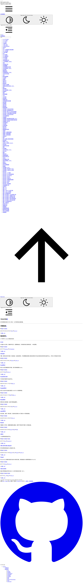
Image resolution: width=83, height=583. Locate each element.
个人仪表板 (5, 58)
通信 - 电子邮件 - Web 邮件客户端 (9, 194)
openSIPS (2, 411)
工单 (4, 95)
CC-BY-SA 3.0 (19, 481)
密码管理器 (5, 94)
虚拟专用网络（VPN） (7, 160)
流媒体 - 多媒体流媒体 (7, 132)
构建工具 (4, 128)
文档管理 (4, 117)
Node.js (10, 452)
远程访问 (4, 186)
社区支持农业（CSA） (7, 149)
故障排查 (4, 106)
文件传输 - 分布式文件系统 (8, 109)
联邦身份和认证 (6, 156)
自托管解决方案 (6, 159)
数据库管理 (5, 107)
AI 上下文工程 (5, 39)
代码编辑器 (5, 65)
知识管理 (4, 148)
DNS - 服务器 (5, 51)
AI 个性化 (5, 42)
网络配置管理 (5, 155)
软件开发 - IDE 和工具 (7, 175)
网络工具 (4, 153)
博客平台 (4, 81)
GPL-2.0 (15, 330)
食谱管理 (4, 212)
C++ (5, 475)
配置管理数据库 (6, 208)
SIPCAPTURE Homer (5, 445)
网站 (2, 328)
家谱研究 (4, 91)
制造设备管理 (5, 76)
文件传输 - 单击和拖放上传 (8, 110)
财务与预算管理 (6, 164)
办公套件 (4, 77)
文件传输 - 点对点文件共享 (8, 114)
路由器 (4, 166)
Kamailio (2, 399)
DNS (4, 48)
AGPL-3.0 (17, 360)
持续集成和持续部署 (7, 100)
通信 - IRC (5, 187)
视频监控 (4, 163)
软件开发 (4, 171)
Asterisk (4, 566)
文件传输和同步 (6, 115)
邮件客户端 (5, 204)
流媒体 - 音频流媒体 (7, 134)
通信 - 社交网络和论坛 (7, 201)
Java (5, 441)
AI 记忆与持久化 (6, 46)
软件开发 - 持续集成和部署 (8, 179)
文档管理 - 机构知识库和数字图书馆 (10, 119)
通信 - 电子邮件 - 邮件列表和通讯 (9, 198)
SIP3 (1, 434)
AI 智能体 (5, 43)
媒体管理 (4, 88)
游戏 (4, 137)
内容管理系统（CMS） (7, 72)
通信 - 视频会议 (6, 202)
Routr (1, 422)
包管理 (4, 79)
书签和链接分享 (6, 60)
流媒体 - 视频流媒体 (7, 133)
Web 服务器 (5, 57)
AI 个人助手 (5, 40)
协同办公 (4, 80)
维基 (4, 152)
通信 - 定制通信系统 (7, 193)
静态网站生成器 (6, 209)
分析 (4, 75)
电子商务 (4, 144)
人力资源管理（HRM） (7, 61)
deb (12, 330)
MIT (17, 429)
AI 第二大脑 (5, 44)
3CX (1, 342)
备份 (4, 87)
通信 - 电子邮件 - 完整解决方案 (9, 195)
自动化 (4, 157)
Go (14, 452)
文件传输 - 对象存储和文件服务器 (9, 113)
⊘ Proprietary (11, 349)
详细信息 (7, 567)
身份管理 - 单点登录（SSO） (8, 168)
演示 (9, 438)
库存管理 (4, 98)
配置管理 (4, 206)
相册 (4, 147)
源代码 (5, 328)
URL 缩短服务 (5, 56)
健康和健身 (5, 71)
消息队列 (4, 136)
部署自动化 (5, 205)
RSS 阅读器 (5, 54)
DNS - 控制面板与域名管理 (8, 49)
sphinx (6, 481)
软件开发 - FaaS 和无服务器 (8, 174)
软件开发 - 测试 (6, 182)
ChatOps (4, 47)
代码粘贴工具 (5, 64)
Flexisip (2, 353)
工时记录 (4, 96)
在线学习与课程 (6, 84)
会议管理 (4, 69)
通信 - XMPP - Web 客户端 (8, 190)
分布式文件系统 (6, 73)
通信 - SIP (5, 189)
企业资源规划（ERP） (7, 68)
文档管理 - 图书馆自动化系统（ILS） (10, 118)
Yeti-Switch (3, 468)
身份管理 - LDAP (6, 167)
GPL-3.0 (9, 464)
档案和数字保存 (6, 129)
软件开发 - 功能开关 (7, 178)
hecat (3, 481)
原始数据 (31, 481)
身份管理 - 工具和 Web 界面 (8, 170)
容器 (4, 92)
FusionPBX (3, 388)
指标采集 (4, 102)
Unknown (6, 349)
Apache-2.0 (9, 441)
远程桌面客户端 (6, 185)
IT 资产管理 (5, 52)
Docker (12, 360)
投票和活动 (5, 99)
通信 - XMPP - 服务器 (7, 191)
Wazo (1, 457)
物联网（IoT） (6, 141)
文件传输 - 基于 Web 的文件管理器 (9, 111)
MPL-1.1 (14, 395)
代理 (4, 62)
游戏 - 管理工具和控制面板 (8, 138)
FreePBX (2, 365)
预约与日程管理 (6, 210)
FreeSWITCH (3, 376)
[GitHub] (41, 563)
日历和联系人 (5, 122)
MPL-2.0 (13, 383)
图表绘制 (4, 83)
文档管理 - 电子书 (6, 121)
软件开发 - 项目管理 (7, 183)
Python (5, 464)
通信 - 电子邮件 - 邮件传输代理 (9, 197)
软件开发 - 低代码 (6, 176)
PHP (5, 372)
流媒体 (4, 130)
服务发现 (4, 126)
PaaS (4, 53)
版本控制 (4, 140)
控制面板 (4, 103)
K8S (14, 429)
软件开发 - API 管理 (7, 172)
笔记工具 (4, 151)
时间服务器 (5, 125)
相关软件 (7, 569)
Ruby (8, 475)
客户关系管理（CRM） (7, 90)
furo (9, 481)
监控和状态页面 (6, 145)
